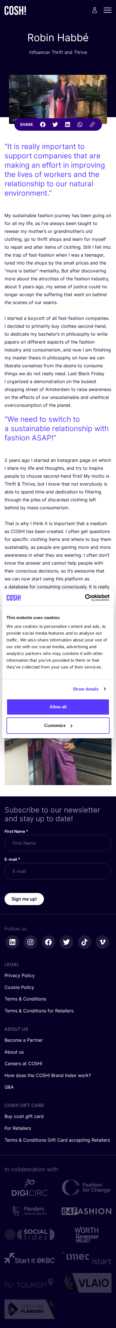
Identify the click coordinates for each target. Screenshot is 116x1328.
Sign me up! (24, 899)
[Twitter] (55, 124)
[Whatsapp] (80, 124)
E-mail (12, 859)
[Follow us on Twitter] (66, 942)
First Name (16, 831)
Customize (55, 725)
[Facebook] (43, 124)
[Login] (94, 10)
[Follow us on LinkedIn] (12, 942)
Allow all (58, 706)
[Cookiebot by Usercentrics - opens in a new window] (85, 597)
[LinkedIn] (67, 124)
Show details (86, 689)
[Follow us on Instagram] (30, 942)
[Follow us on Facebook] (48, 942)
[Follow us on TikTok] (84, 942)
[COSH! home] (15, 10)
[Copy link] (92, 124)
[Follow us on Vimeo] (102, 942)
